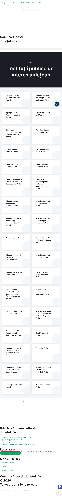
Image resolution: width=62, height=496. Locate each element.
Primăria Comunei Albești (18, 428)
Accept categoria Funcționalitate (11, 453)
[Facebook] (1, 6)
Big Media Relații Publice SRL (21, 491)
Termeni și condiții (7, 470)
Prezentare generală (8, 462)
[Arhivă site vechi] (14, 6)
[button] (1, 46)
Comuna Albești (11, 37)
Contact (4, 466)
